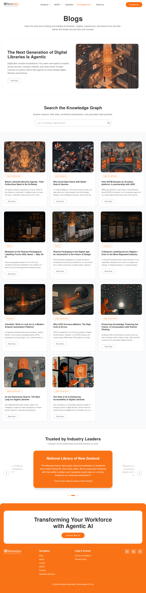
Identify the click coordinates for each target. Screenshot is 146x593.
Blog (41, 555)
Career (42, 563)
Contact (42, 570)
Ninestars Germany (47, 574)
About (41, 559)
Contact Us (134, 4)
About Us (100, 4)
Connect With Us (73, 535)
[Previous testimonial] (6, 473)
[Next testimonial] (139, 473)
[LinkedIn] (133, 551)
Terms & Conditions (83, 555)
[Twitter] (127, 551)
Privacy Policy (81, 559)
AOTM (56, 4)
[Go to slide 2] (69, 495)
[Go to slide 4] (76, 495)
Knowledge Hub (83, 4)
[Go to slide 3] (73, 495)
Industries (69, 4)
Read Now (14, 80)
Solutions (44, 4)
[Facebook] (140, 551)
